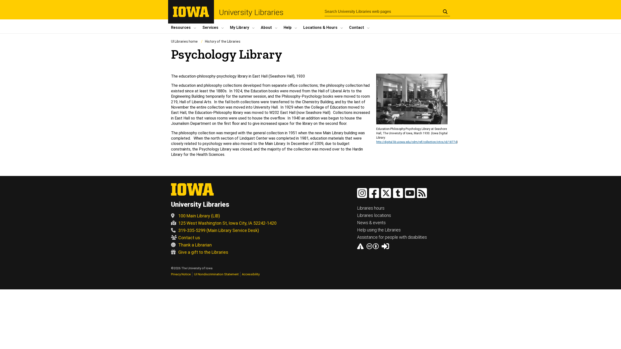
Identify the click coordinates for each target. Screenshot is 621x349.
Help (288, 27)
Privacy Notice (181, 274)
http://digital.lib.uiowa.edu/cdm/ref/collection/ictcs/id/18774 (416, 142)
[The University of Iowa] (191, 15)
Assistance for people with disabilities (392, 237)
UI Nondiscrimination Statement (216, 274)
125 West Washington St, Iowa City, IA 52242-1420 (227, 223)
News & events (371, 222)
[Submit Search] (445, 11)
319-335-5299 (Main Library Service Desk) (218, 230)
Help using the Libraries (379, 229)
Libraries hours (370, 208)
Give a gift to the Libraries (203, 252)
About (266, 27)
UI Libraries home (184, 41)
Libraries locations (374, 215)
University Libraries (251, 12)
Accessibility (251, 274)
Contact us (189, 237)
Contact (356, 27)
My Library (239, 27)
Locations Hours (320, 27)
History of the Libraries (222, 41)
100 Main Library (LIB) (199, 215)
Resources (181, 27)
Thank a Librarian (195, 244)
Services (210, 27)
